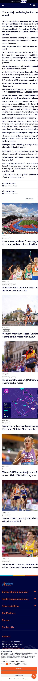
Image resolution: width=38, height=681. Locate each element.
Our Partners (8, 613)
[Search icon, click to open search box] (29, 5)
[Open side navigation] (33, 5)
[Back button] (3, 5)
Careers (6, 620)
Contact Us (8, 627)
